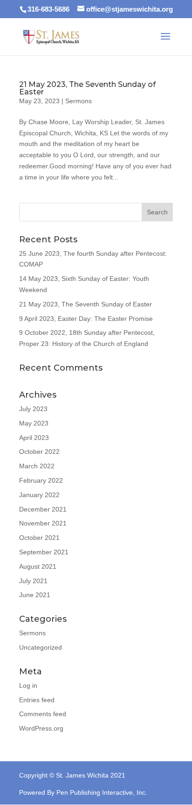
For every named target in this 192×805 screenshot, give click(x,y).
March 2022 (37, 466)
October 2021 (39, 537)
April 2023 (34, 437)
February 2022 (41, 480)
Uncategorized (40, 647)
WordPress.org (41, 728)
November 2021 (43, 523)
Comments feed (42, 714)
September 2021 (44, 552)
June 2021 (34, 595)
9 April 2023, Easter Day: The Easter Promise (86, 318)
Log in (28, 685)
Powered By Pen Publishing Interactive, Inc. (83, 792)
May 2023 (33, 423)
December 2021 (43, 509)
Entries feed (37, 700)
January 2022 (39, 495)
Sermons (78, 101)
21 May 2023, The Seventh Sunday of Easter (87, 88)
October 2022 (39, 451)
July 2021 (33, 581)
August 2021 (37, 566)
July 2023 (33, 408)
